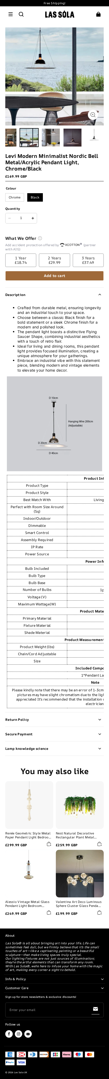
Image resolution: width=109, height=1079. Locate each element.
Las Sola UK (20, 1072)
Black (35, 197)
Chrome (15, 197)
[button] (10, 14)
